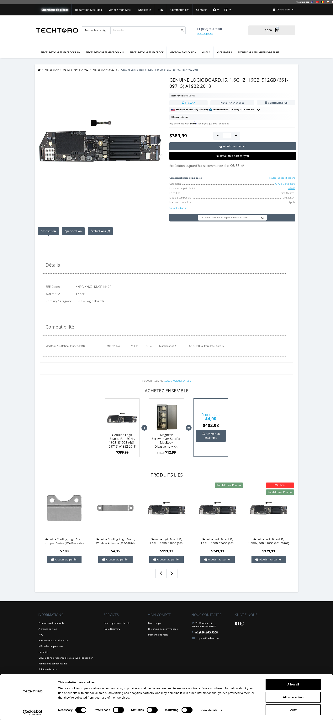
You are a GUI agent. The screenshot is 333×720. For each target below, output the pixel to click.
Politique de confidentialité (53, 663)
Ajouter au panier (66, 559)
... (286, 52)
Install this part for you (234, 156)
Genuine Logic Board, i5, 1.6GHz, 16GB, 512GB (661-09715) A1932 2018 (122, 441)
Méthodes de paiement (51, 646)
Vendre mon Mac (120, 10)
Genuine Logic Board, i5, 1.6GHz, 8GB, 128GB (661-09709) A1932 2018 (268, 541)
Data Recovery (112, 628)
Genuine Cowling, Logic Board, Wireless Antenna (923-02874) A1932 (115, 541)
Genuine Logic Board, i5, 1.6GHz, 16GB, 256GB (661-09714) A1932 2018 (218, 541)
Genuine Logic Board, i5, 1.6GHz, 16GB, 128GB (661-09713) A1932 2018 (166, 541)
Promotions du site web (51, 623)
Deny (293, 709)
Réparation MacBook (88, 10)
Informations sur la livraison (53, 640)
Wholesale (144, 10)
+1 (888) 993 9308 (206, 632)
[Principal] (39, 69)
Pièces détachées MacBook (147, 52)
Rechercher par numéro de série (258, 52)
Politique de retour (48, 669)
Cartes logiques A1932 (177, 380)
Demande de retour (158, 634)
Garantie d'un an (178, 208)
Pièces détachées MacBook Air (105, 52)
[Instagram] (242, 624)
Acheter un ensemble (212, 435)
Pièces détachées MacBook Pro (60, 52)
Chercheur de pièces (54, 10)
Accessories (224, 52)
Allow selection (293, 697)
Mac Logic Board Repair (117, 623)
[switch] (118, 710)
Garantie (43, 652)
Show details (208, 710)
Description (48, 231)
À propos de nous (48, 628)
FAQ (41, 634)
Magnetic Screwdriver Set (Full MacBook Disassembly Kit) (166, 441)
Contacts (201, 10)
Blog (160, 10)
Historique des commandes (163, 628)
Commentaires (179, 10)
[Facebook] (237, 624)
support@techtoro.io (208, 638)
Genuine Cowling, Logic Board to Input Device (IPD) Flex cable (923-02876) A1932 (64, 541)
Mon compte (155, 623)
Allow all (293, 684)
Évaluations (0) (100, 231)
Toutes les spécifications (282, 177)
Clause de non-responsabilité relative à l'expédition (66, 657)
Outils (206, 52)
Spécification (73, 231)
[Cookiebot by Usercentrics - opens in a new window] (33, 712)
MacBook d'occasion (183, 52)
